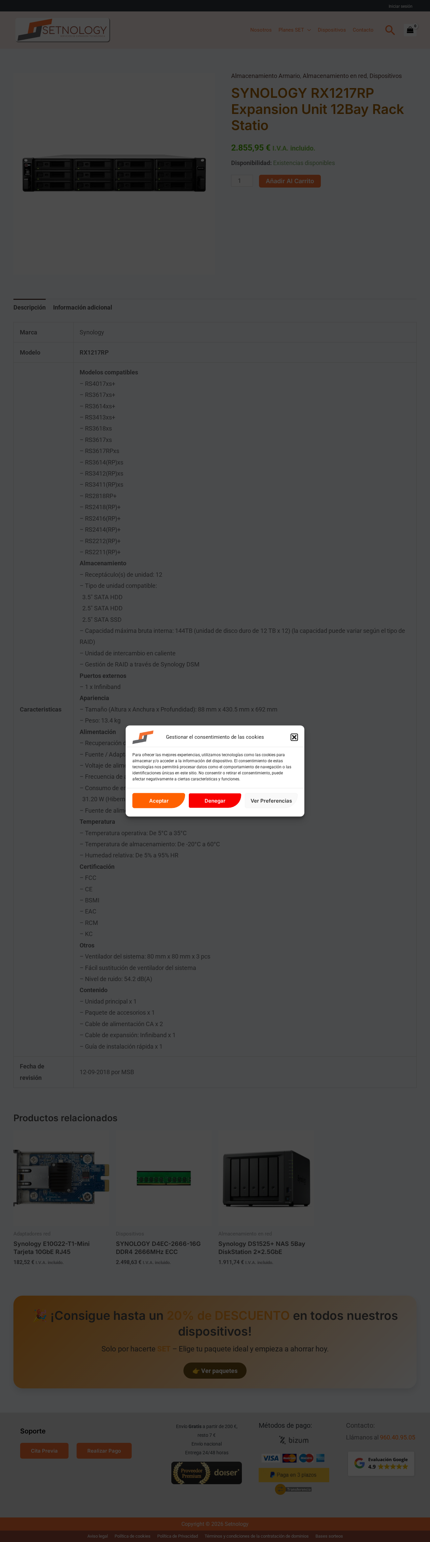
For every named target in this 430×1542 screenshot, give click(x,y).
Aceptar (159, 800)
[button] (294, 737)
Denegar (215, 800)
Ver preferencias (271, 800)
